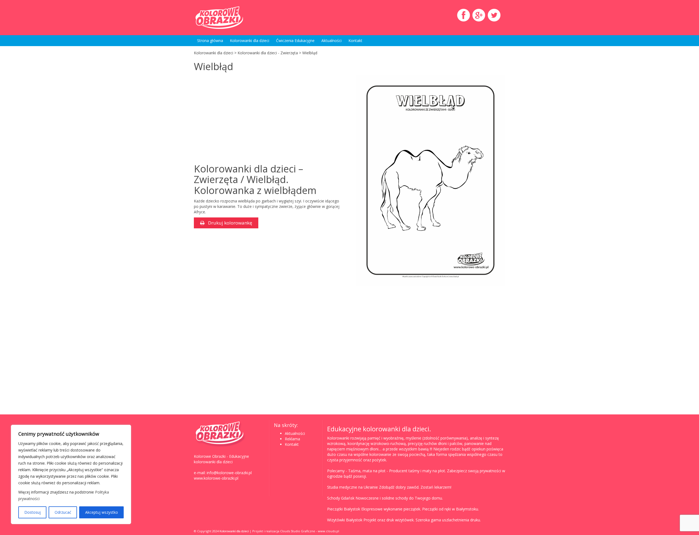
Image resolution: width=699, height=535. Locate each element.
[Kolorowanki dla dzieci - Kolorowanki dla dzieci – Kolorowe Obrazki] (243, 17)
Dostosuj (32, 512)
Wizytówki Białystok (344, 519)
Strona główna (210, 40)
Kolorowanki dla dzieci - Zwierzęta (268, 52)
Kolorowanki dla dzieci (249, 40)
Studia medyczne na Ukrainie (352, 487)
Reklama (292, 438)
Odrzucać (63, 512)
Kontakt (355, 40)
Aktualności (331, 40)
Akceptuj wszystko (101, 512)
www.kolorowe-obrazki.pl (216, 478)
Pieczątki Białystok (343, 509)
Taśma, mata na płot (367, 470)
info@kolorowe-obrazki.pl (229, 472)
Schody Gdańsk (340, 498)
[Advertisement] (240, 118)
